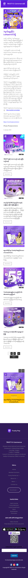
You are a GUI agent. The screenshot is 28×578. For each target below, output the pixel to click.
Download (13, 490)
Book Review (14, 511)
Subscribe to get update (14, 547)
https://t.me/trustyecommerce (11, 122)
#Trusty (5, 126)
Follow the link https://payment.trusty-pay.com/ (14, 523)
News (13, 481)
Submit (14, 556)
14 (18, 353)
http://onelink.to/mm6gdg (13, 110)
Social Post (14, 396)
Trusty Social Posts (14, 507)
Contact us (14, 484)
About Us (13, 478)
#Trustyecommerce (13, 126)
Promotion (14, 513)
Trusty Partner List (13, 475)
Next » (14, 357)
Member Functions (14, 472)
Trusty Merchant (14, 505)
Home (14, 469)
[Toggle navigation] (24, 4)
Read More (7, 174)
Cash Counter (14, 503)
